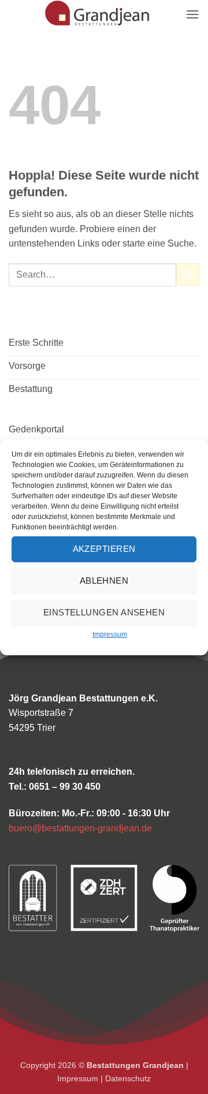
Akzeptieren (104, 549)
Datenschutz (128, 1078)
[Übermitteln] (187, 274)
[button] (192, 14)
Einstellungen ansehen (104, 612)
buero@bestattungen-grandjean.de (80, 828)
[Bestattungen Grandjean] (97, 13)
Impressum (109, 634)
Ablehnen (104, 580)
